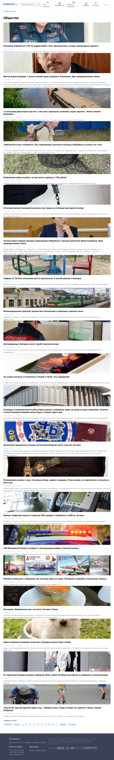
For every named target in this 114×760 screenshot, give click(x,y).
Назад (16, 724)
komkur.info (79, 740)
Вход (106, 4)
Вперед (63, 724)
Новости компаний (70, 6)
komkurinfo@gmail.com (37, 751)
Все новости (46, 6)
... (34, 724)
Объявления (59, 6)
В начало (8, 724)
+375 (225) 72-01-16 (16, 751)
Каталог (86, 6)
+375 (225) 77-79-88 (16, 753)
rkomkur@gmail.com (16, 755)
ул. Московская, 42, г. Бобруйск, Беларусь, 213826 (27, 743)
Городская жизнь (9, 11)
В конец (72, 724)
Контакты (95, 6)
